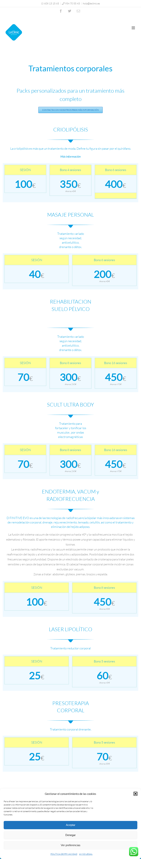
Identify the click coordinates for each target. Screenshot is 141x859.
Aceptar (70, 824)
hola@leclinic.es (91, 3)
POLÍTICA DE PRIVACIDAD (63, 854)
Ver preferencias (70, 845)
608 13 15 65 (51, 3)
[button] (135, 794)
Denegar (70, 835)
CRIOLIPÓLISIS (70, 129)
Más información (70, 156)
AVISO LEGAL (86, 854)
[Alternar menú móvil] (133, 28)
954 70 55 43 (72, 3)
